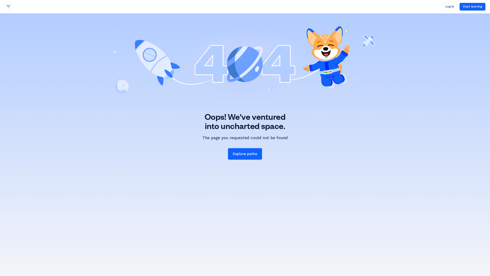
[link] (8, 7)
